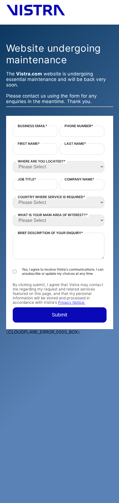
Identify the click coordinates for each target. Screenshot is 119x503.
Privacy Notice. (71, 302)
